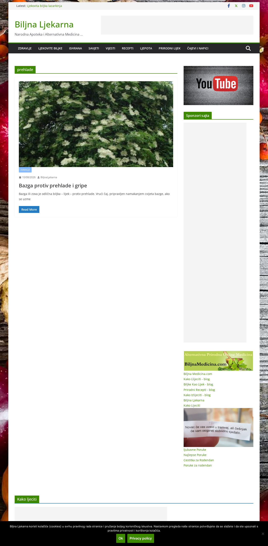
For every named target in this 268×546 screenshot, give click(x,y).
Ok (121, 538)
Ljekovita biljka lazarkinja (44, 6)
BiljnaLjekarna (49, 177)
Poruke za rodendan (198, 465)
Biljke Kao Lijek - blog (198, 384)
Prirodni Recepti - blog (199, 390)
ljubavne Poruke (195, 450)
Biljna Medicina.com (198, 374)
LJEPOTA (146, 48)
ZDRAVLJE (25, 48)
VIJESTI (110, 48)
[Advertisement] (177, 25)
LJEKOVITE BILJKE (50, 48)
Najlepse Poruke (195, 455)
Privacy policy (141, 538)
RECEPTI (127, 48)
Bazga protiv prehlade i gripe (53, 185)
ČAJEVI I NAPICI (197, 48)
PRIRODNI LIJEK (169, 48)
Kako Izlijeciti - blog (197, 395)
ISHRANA (75, 48)
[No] (263, 534)
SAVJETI (94, 48)
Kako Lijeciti (192, 405)
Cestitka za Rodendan (199, 460)
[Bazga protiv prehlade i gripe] (96, 124)
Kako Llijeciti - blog (197, 379)
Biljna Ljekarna (44, 24)
